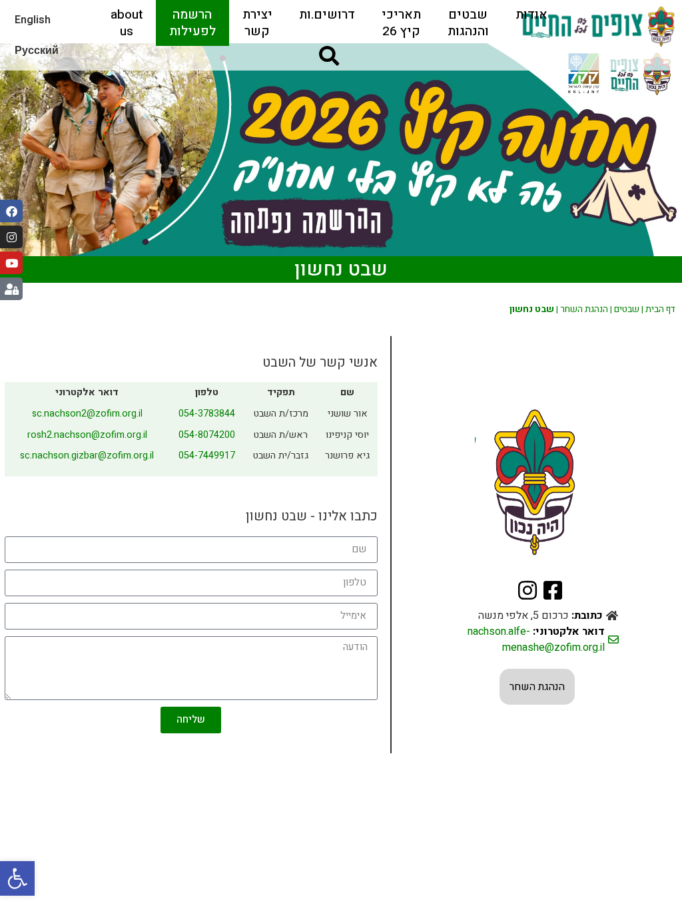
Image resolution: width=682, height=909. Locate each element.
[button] (17, 878)
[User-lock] (11, 288)
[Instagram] (11, 237)
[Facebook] (11, 211)
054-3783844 (206, 414)
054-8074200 (206, 435)
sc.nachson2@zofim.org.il (87, 414)
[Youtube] (11, 263)
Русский (37, 51)
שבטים (626, 309)
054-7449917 (206, 455)
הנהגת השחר (584, 309)
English (33, 20)
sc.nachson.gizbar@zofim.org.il (87, 455)
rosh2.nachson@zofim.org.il (87, 435)
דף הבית (660, 309)
